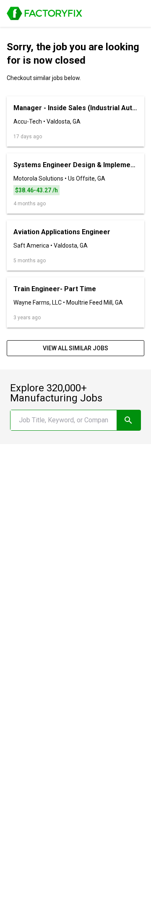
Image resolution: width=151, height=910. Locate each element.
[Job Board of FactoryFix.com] (44, 13)
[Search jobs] (129, 420)
